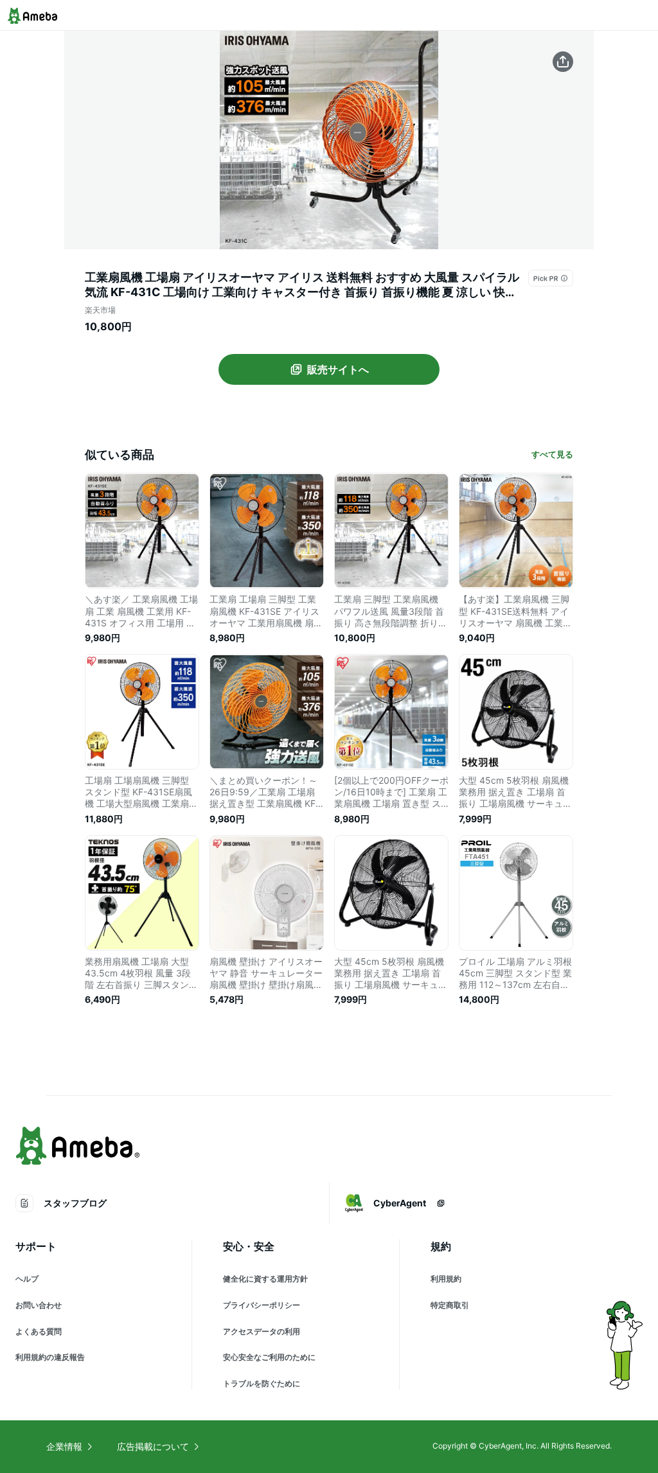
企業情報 (64, 1446)
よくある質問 (38, 1331)
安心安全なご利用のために (269, 1357)
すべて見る (552, 454)
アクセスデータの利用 (261, 1331)
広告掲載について (153, 1446)
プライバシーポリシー (261, 1305)
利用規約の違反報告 (50, 1357)
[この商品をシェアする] (563, 61)
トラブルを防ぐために (261, 1383)
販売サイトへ (338, 369)
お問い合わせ (38, 1305)
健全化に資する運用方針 (265, 1278)
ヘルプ (27, 1278)
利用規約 (446, 1278)
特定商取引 (450, 1305)
